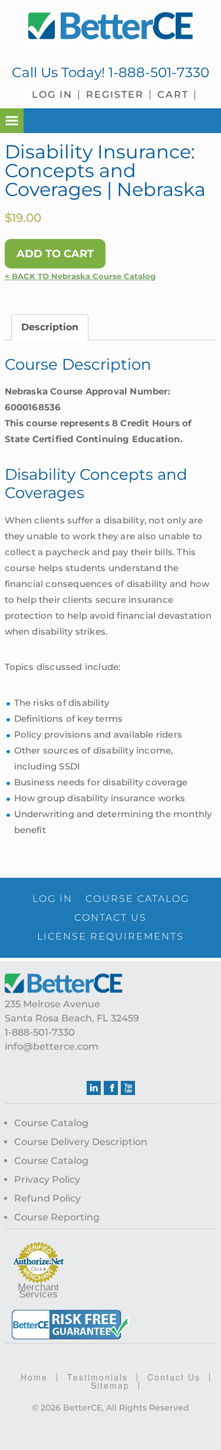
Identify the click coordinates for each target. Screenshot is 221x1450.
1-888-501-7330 (158, 72)
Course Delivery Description (80, 1141)
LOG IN (52, 898)
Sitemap (110, 1385)
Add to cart (55, 253)
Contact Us (173, 1377)
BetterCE (111, 26)
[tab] (49, 327)
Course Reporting (57, 1217)
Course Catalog (51, 1123)
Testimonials (97, 1377)
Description (49, 327)
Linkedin (94, 1088)
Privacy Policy (47, 1179)
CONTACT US (110, 917)
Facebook (111, 1088)
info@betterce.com (51, 1046)
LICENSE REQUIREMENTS (110, 936)
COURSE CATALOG (137, 898)
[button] (12, 120)
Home (34, 1377)
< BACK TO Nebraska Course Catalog (80, 276)
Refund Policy (47, 1198)
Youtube (128, 1088)
